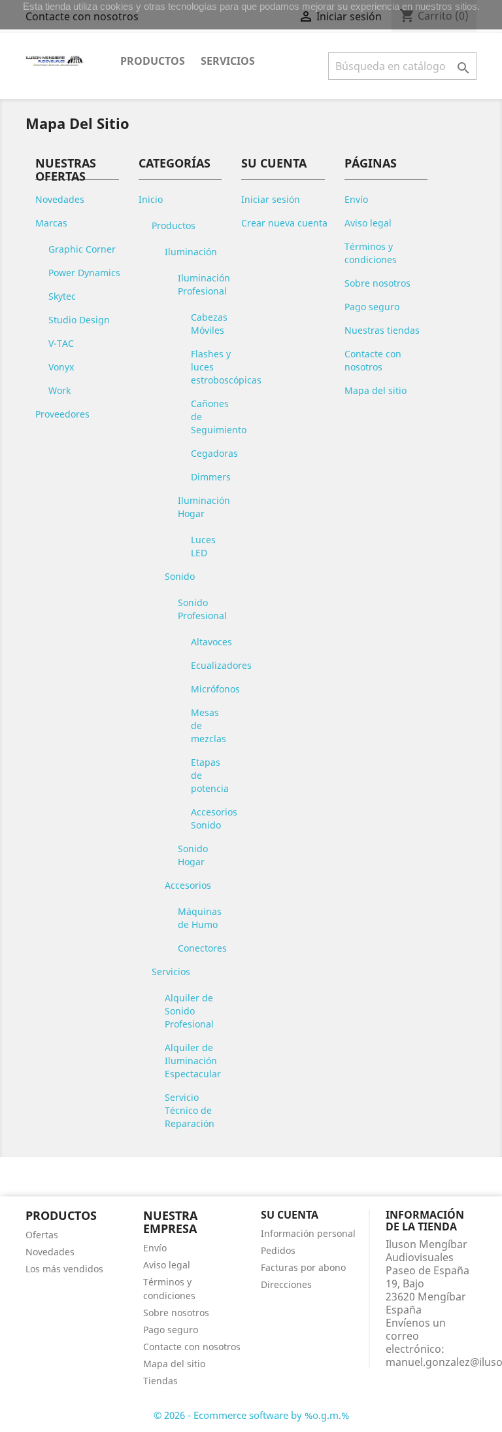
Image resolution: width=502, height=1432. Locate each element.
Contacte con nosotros (372, 360)
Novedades (59, 199)
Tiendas (160, 1380)
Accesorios (188, 885)
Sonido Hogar (193, 855)
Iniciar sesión (270, 199)
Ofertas (41, 1234)
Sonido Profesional (202, 609)
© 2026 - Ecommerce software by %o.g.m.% (251, 1415)
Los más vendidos (64, 1268)
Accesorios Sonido (214, 818)
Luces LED (203, 546)
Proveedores (62, 414)
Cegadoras (214, 453)
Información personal (308, 1233)
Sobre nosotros (377, 283)
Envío (356, 199)
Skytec (62, 296)
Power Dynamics (84, 272)
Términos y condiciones (370, 253)
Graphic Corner (82, 249)
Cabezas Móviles (209, 323)
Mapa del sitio (375, 390)
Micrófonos (215, 689)
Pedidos (278, 1250)
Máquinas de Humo (200, 918)
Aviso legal (368, 223)
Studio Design (79, 319)
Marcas (51, 223)
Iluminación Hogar (204, 507)
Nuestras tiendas (382, 330)
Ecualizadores (221, 665)
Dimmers (211, 477)
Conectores (202, 948)
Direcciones (286, 1284)
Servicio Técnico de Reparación (189, 1110)
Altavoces (211, 641)
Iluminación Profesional (204, 284)
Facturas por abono (303, 1267)
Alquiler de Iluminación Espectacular (193, 1060)
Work (59, 390)
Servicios (228, 61)
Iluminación (191, 251)
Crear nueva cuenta (284, 223)
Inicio (151, 199)
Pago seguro (371, 306)
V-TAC (61, 343)
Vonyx (61, 367)
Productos (152, 61)
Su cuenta (289, 1215)
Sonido (180, 576)
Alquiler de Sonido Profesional (189, 1011)
